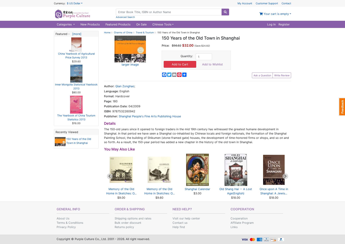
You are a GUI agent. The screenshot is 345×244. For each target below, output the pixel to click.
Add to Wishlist (212, 64)
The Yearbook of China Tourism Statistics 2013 (76, 117)
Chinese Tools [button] (161, 24)
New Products (90, 24)
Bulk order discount (128, 222)
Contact (286, 3)
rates (147, 218)
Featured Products (117, 24)
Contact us (179, 222)
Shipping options (126, 218)
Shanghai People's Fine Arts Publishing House (150, 116)
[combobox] (169, 12)
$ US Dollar (73, 3)
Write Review (281, 75)
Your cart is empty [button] (276, 14)
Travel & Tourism (145, 32)
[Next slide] (285, 176)
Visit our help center (186, 218)
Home (107, 32)
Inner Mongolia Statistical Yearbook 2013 (76, 86)
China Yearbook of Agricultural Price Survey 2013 (76, 55)
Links (234, 227)
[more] (75, 34)
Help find (178, 227)
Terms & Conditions (70, 222)
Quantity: (187, 56)
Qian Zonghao (124, 86)
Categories (65, 24)
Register (284, 24)
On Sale (141, 24)
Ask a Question (262, 75)
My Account (245, 3)
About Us (63, 218)
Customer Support (267, 3)
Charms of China (123, 32)
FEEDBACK (342, 107)
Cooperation (239, 218)
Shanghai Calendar (197, 189)
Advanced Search (125, 17)
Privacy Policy (66, 227)
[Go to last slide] (110, 176)
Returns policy (124, 227)
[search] (225, 12)
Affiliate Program (242, 222)
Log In (271, 24)
